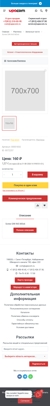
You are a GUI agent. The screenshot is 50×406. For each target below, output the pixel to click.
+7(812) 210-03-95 (12, 21)
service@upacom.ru (37, 24)
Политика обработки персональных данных (25, 305)
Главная (5, 32)
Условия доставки (25, 327)
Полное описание (25, 230)
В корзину (37, 174)
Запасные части (32, 32)
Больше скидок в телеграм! (25, 3)
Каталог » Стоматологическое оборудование (25, 52)
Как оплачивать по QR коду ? (14, 190)
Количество (7, 169)
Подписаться (38, 364)
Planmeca (17, 32)
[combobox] (25, 356)
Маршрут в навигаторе (25, 287)
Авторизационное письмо (25, 44)
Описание (25, 215)
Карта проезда (25, 280)
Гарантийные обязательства (25, 323)
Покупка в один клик (25, 185)
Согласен (25, 400)
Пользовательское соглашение (25, 308)
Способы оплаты (25, 320)
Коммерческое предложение (25, 198)
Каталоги (25, 312)
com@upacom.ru (12, 24)
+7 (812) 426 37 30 (37, 21)
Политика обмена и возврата (25, 316)
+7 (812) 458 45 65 (18, 269)
